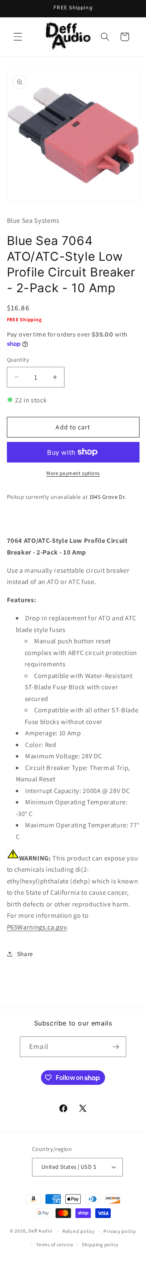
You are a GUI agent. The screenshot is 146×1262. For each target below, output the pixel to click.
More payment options (73, 473)
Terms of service (54, 1244)
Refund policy (78, 1231)
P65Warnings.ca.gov (37, 927)
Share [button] (25, 954)
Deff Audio (40, 1231)
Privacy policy (119, 1231)
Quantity (18, 359)
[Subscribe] (115, 1046)
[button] (18, 36)
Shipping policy (100, 1244)
